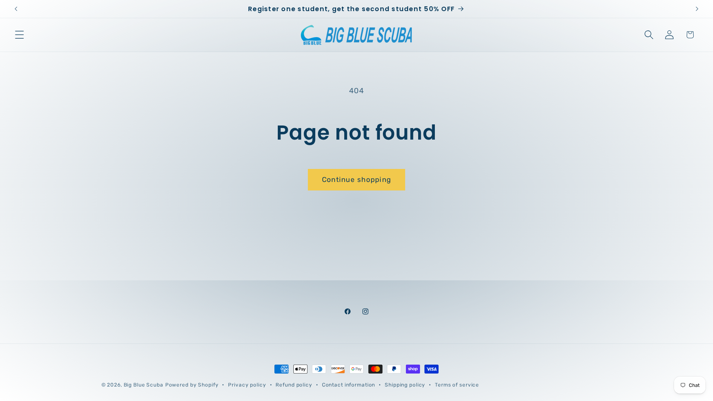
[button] (19, 35)
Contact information (348, 385)
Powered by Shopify (192, 385)
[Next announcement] (697, 9)
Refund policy (294, 385)
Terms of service (457, 385)
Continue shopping (356, 179)
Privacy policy (247, 385)
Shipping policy (405, 385)
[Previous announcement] (16, 9)
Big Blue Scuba (143, 385)
